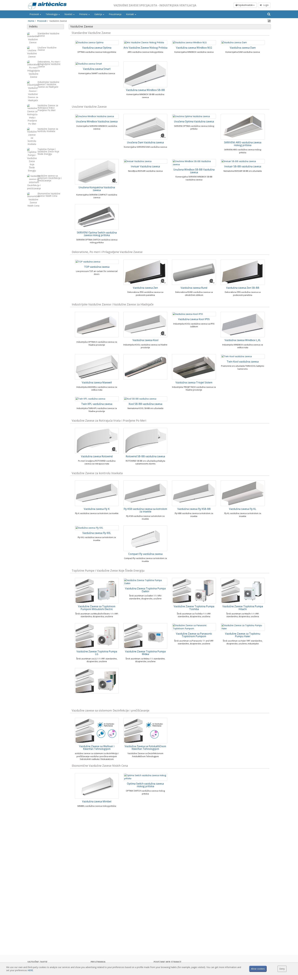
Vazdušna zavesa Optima (96, 47)
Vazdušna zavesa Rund (194, 287)
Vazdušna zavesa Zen (145, 287)
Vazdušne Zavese (37, 961)
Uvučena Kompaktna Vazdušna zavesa (97, 189)
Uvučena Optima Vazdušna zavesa (194, 121)
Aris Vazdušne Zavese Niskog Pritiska (145, 47)
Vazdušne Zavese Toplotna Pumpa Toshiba (194, 608)
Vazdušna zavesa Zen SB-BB (242, 287)
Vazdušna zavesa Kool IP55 (194, 319)
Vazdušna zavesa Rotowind (97, 456)
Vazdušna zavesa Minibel (96, 801)
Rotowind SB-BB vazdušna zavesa (145, 456)
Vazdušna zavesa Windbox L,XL (243, 340)
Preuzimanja (115, 14)
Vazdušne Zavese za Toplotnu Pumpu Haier (242, 635)
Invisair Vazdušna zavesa (145, 166)
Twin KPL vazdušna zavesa (96, 404)
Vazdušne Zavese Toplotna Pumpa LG (97, 653)
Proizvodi (34, 14)
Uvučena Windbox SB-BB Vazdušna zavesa (193, 171)
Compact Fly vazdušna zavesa (145, 554)
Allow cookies (258, 968)
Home (31, 20)
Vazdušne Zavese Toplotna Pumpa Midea (145, 653)
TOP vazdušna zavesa (96, 266)
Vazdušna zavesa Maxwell (97, 382)
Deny (282, 968)
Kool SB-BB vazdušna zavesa (145, 404)
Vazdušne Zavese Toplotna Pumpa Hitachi (242, 608)
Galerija (98, 14)
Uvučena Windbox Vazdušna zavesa (96, 121)
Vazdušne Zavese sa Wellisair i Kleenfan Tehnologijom (96, 748)
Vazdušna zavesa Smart (97, 69)
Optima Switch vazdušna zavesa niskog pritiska (145, 785)
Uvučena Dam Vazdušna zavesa (145, 142)
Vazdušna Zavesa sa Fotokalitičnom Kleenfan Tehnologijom (145, 748)
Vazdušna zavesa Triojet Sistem (194, 382)
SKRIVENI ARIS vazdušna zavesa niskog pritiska (242, 144)
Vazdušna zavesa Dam (243, 47)
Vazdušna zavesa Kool (145, 340)
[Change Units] (269, 20)
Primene (83, 14)
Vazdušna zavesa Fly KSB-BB (194, 509)
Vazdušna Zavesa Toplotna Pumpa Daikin (145, 590)
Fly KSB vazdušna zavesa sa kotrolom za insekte (145, 510)
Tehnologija (52, 14)
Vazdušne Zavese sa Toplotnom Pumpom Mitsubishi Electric (96, 608)
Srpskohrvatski (245, 5)
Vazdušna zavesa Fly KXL (96, 533)
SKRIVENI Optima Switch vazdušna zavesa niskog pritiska (97, 234)
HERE (30, 970)
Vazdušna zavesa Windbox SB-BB (145, 90)
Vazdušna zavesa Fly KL (242, 509)
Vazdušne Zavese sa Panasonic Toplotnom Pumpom (194, 635)
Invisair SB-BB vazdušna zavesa (242, 166)
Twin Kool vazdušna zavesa (243, 361)
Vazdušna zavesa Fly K (97, 509)
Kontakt (130, 14)
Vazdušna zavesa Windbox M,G (194, 47)
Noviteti (68, 14)
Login (265, 5)
